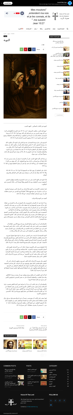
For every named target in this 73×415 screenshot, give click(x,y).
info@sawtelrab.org (32, 406)
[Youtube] (51, 405)
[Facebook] (34, 49)
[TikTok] (55, 400)
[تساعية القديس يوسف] (40, 344)
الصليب (5, 348)
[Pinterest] (25, 49)
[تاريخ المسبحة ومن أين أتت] (66, 49)
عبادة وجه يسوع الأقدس (58, 96)
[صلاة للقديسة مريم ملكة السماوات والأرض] (66, 42)
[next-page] (42, 355)
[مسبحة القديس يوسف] (25, 344)
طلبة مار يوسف (60, 84)
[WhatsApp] (21, 49)
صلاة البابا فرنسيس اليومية (16, 328)
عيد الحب (61, 102)
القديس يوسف (21, 348)
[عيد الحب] (66, 104)
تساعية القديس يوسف (42, 350)
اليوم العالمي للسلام (32, 369)
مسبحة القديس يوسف (27, 350)
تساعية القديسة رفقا (58, 90)
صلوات (8, 33)
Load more (60, 115)
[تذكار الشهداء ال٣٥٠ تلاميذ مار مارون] (44, 383)
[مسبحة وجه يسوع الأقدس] (10, 344)
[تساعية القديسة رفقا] (66, 92)
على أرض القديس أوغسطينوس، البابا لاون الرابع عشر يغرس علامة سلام (57, 55)
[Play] (22, 13)
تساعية (35, 348)
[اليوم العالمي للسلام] (44, 371)
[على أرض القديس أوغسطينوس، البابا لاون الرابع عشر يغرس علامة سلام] (66, 55)
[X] (30, 49)
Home (12, 33)
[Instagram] (60, 400)
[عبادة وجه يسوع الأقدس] (66, 98)
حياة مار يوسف (60, 66)
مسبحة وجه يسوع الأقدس (11, 350)
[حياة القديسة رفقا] (66, 80)
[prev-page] (45, 355)
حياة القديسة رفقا (59, 78)
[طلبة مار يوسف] (66, 86)
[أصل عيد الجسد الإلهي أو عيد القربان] (44, 377)
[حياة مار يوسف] (66, 67)
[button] (67, 29)
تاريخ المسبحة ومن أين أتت (57, 47)
